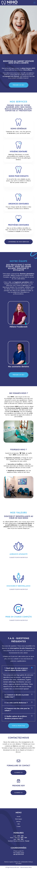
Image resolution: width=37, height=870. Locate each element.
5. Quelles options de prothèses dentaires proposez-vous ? (16, 717)
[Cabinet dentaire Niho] (9, 2)
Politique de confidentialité (21, 862)
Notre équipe (18, 819)
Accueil (18, 816)
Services (18, 821)
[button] (18, 669)
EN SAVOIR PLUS (18, 320)
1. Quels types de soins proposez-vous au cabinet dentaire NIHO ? (16, 669)
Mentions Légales (8, 862)
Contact (18, 826)
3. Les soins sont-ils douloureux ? (16, 703)
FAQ (19, 824)
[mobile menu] (34, 2)
